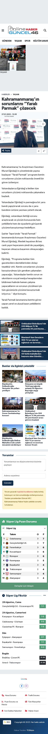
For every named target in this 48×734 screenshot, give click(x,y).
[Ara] (45, 30)
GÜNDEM (6, 41)
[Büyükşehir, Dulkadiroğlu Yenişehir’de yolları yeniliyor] (12, 376)
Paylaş (7, 151)
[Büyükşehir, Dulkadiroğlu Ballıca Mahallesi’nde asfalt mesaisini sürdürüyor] (12, 430)
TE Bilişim (30, 730)
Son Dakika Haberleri (13, 711)
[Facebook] (22, 686)
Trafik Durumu (34, 695)
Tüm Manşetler (34, 702)
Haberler (6, 94)
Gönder (8, 483)
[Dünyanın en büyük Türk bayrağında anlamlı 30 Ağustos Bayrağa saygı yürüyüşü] (35, 376)
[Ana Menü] (3, 30)
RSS (8, 722)
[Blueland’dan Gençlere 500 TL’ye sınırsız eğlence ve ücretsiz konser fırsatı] (35, 430)
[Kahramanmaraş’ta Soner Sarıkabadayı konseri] (12, 403)
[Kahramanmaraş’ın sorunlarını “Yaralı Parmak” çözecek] (24, 133)
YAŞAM (18, 41)
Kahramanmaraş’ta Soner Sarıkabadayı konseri (11, 413)
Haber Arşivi (33, 711)
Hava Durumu (10, 695)
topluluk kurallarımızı (25, 492)
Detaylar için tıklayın (24, 586)
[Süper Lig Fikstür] (44, 596)
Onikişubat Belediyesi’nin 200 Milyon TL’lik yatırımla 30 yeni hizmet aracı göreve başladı (35, 415)
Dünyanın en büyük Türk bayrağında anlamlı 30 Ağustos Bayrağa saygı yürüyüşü (33, 388)
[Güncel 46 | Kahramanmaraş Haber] (23, 31)
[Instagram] (26, 686)
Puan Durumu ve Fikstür (10, 703)
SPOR (27, 41)
